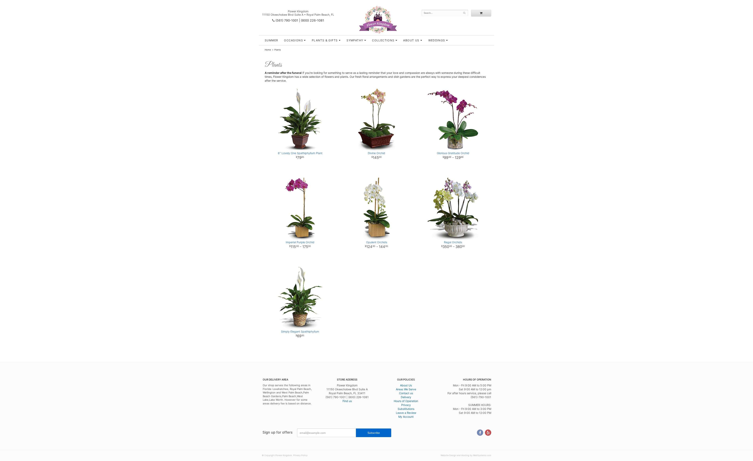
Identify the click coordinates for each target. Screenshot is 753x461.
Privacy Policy (300, 455)
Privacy (406, 405)
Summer (271, 40)
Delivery (406, 397)
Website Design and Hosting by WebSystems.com (466, 455)
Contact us (406, 393)
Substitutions (406, 408)
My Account (406, 416)
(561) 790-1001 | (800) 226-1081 (299, 20)
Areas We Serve (406, 389)
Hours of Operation (406, 401)
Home (268, 49)
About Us (406, 385)
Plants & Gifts (325, 40)
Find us (347, 401)
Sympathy (354, 40)
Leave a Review (406, 412)
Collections (383, 40)
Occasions (293, 40)
